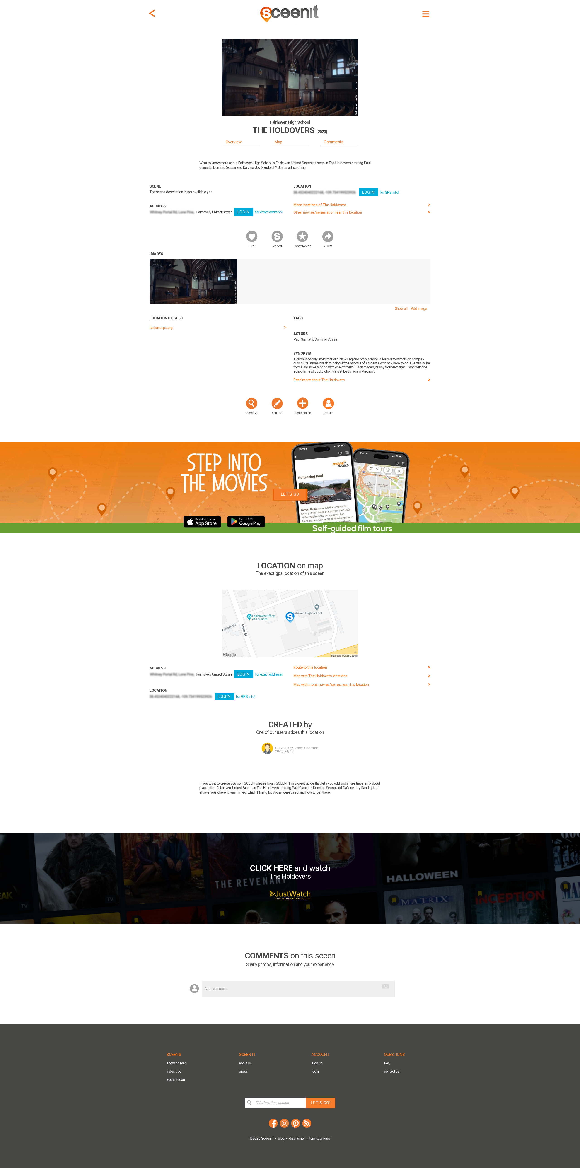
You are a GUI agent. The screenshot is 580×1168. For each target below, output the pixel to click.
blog (281, 1138)
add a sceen (176, 1079)
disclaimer (297, 1138)
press (243, 1071)
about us (245, 1063)
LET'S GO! (321, 1102)
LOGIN (243, 212)
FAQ (387, 1063)
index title (174, 1071)
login (315, 1071)
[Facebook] (273, 1127)
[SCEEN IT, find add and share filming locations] (290, 24)
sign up (317, 1063)
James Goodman (306, 748)
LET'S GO (290, 494)
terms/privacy (319, 1138)
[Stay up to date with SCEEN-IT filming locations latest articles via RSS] (307, 1127)
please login (265, 783)
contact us (391, 1071)
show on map (177, 1063)
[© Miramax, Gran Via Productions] (193, 303)
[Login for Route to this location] (290, 656)
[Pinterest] (295, 1127)
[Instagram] (284, 1127)
